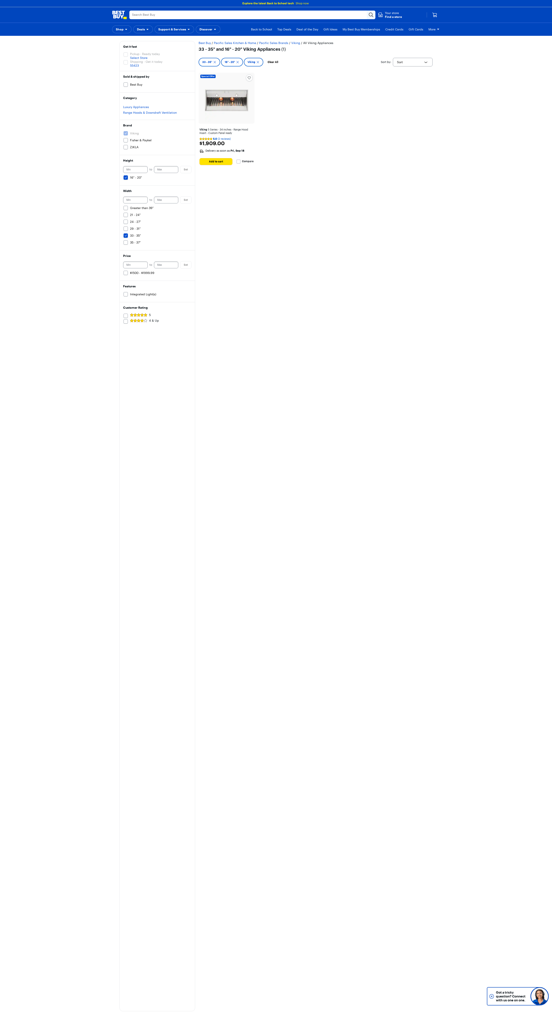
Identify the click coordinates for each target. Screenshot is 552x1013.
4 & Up (154, 320)
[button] (390, 15)
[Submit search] (371, 15)
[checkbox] (209, 62)
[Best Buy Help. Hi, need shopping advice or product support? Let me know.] (539, 996)
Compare (248, 161)
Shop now (302, 3)
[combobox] (413, 62)
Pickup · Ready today (145, 54)
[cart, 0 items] (434, 14)
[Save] (249, 77)
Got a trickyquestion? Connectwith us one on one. (510, 996)
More (432, 29)
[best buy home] (119, 15)
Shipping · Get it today (146, 62)
